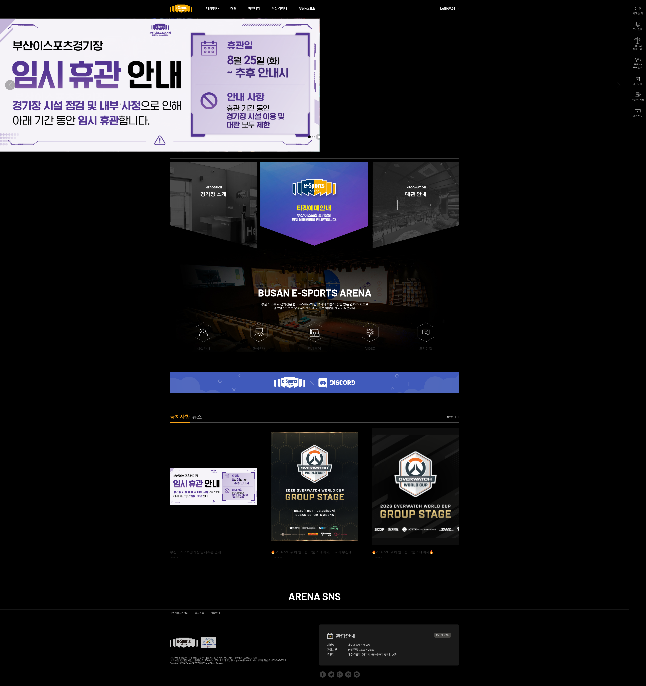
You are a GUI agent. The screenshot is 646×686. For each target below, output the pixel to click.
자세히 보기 (442, 635)
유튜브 (348, 674)
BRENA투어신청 (638, 66)
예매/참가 (638, 13)
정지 (319, 137)
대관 (233, 8)
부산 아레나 (279, 8)
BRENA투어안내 (638, 47)
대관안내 (638, 83)
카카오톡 (357, 674)
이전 (10, 85)
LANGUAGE (447, 8)
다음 (619, 85)
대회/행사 (212, 8)
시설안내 (215, 612)
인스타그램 (340, 674)
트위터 (331, 674)
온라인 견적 (637, 99)
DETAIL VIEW (205, 205)
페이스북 (323, 674)
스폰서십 (638, 115)
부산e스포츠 (307, 8)
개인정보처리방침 (179, 612)
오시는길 (199, 612)
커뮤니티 (254, 8)
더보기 (450, 417)
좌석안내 (638, 29)
